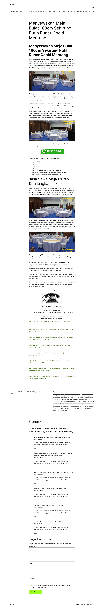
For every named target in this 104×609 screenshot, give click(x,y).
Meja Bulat (39, 392)
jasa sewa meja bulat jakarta (86, 401)
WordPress (91, 604)
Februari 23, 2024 (38, 523)
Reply (35, 448)
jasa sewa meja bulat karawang (78, 406)
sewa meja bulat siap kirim (60, 410)
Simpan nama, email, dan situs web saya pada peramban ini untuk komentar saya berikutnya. (50, 586)
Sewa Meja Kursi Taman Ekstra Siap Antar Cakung (48, 522)
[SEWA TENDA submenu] (46, 11)
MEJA (33, 392)
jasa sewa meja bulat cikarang (76, 397)
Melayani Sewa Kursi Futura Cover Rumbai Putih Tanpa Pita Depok (53, 472)
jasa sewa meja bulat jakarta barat (62, 403)
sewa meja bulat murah (86, 408)
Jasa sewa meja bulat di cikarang (69, 399)
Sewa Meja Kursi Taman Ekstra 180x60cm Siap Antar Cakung (52, 437)
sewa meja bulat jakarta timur (71, 408)
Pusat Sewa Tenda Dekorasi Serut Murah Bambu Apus (50, 488)
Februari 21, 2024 (38, 439)
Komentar (32, 546)
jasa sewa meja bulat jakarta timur (80, 405)
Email (31, 571)
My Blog (12, 4)
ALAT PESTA (28, 392)
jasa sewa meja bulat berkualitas (66, 396)
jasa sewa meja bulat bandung (73, 394)
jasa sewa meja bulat (58, 394)
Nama (31, 563)
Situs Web (32, 578)
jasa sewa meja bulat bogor (82, 396)
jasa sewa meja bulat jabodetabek (69, 401)
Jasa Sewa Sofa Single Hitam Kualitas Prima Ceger (49, 505)
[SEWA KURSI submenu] (36, 11)
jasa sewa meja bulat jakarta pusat (81, 403)
